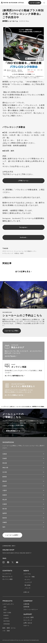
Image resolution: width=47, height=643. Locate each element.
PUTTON (7, 621)
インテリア (28, 582)
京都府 (5, 486)
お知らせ (12, 406)
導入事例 (27, 585)
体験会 (17, 253)
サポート (26, 625)
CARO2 (6, 618)
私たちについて (8, 576)
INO (4, 251)
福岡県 (5, 513)
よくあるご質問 (29, 617)
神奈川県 (5, 467)
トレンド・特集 (30, 577)
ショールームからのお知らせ (23, 406)
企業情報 (26, 604)
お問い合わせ (28, 623)
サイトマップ (28, 620)
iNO (5, 607)
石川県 (5, 472)
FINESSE (7, 624)
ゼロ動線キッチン (31, 251)
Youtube (17, 562)
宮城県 (5, 458)
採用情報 (26, 607)
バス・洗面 (6, 630)
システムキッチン (8, 604)
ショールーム (19, 251)
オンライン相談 (8, 579)
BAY (5, 610)
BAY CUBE (7, 612)
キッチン (27, 579)
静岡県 (5, 477)
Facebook (8, 562)
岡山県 (5, 499)
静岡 (22, 253)
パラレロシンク (8, 253)
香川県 (5, 509)
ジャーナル (27, 574)
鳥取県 (5, 495)
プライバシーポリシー (31, 609)
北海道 (5, 454)
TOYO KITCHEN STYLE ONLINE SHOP (16, 553)
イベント (10, 251)
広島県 (5, 504)
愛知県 (5, 481)
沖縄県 (5, 522)
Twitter (12, 562)
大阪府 (5, 490)
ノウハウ (27, 588)
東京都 (5, 463)
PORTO (6, 615)
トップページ (5, 406)
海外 (4, 527)
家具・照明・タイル (9, 628)
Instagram (3, 562)
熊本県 (5, 518)
